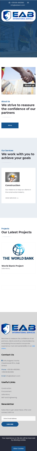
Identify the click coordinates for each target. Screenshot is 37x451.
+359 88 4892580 (17, 3)
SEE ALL (10, 125)
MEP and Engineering (9, 397)
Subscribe (10, 424)
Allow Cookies (18, 448)
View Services (10, 198)
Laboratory (5, 394)
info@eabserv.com (18, 5)
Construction (6, 388)
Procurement (6, 391)
